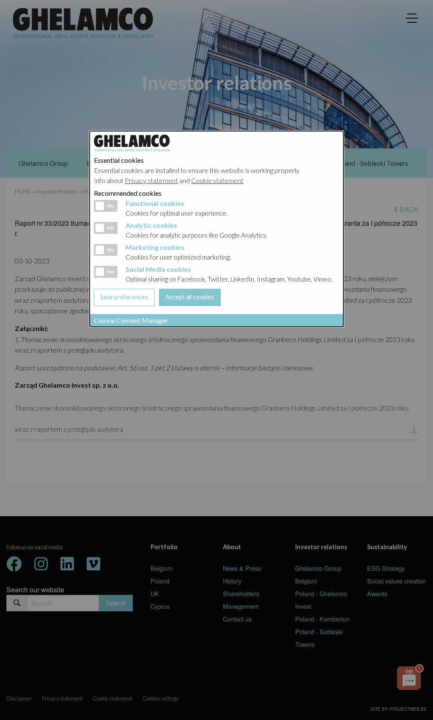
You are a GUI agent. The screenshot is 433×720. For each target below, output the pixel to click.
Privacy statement (151, 180)
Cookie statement (217, 180)
